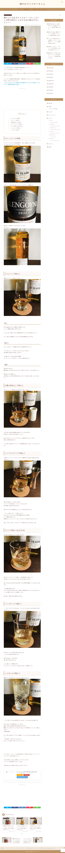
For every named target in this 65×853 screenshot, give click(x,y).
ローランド (52, 138)
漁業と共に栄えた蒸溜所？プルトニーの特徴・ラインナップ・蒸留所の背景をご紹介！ (54, 34)
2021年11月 (51, 67)
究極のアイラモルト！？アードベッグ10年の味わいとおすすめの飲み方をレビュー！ (54, 48)
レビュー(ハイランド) (55, 133)
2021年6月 (50, 71)
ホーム (19, 9)
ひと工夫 (50, 111)
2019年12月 (51, 80)
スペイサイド (52, 127)
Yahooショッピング (22, 777)
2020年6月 (50, 77)
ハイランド (52, 131)
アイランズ (52, 124)
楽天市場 (26, 775)
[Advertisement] (22, 98)
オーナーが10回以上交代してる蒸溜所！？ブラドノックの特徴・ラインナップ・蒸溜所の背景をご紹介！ (54, 41)
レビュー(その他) (53, 108)
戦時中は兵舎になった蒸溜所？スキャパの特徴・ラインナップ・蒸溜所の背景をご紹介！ (54, 26)
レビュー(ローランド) (55, 140)
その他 (49, 106)
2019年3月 (50, 93)
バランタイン (53, 136)
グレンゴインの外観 (15, 118)
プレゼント (50, 143)
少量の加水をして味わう (16, 122)
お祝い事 (50, 103)
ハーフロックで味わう (16, 128)
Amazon (20, 775)
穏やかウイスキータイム (32, 4)
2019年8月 (50, 90)
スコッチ (50, 118)
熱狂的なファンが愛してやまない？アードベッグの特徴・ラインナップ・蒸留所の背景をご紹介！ (54, 55)
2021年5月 (50, 74)
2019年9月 (50, 87)
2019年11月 (51, 83)
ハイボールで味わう (15, 130)
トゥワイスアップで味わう (17, 124)
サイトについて (51, 115)
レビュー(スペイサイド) (55, 129)
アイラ (51, 120)
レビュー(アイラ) (54, 122)
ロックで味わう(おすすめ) (17, 126)
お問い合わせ (27, 9)
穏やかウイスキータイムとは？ (40, 9)
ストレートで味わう (15, 120)
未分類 (49, 147)
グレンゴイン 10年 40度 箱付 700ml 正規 (26, 771)
